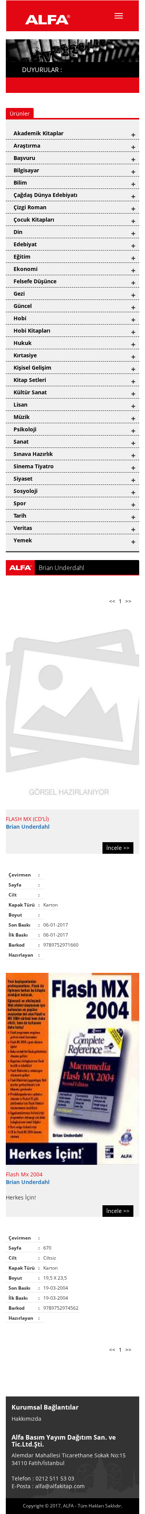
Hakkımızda (26, 1418)
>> (128, 601)
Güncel (23, 306)
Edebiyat (25, 244)
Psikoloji (25, 429)
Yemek (23, 540)
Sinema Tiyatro (34, 466)
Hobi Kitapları (32, 330)
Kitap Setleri (30, 380)
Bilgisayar (26, 170)
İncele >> (118, 847)
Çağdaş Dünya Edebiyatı (45, 195)
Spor (20, 503)
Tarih (20, 515)
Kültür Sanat (30, 392)
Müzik (22, 417)
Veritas (23, 528)
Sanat (21, 441)
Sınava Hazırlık (33, 454)
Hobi (20, 318)
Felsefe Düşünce (35, 281)
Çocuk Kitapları (34, 219)
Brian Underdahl (27, 826)
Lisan (20, 404)
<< (112, 601)
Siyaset (23, 478)
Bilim (20, 182)
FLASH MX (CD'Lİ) (27, 819)
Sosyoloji (26, 491)
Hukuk (23, 343)
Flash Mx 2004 (24, 1174)
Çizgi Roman (30, 207)
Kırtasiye (25, 355)
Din (18, 232)
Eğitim (22, 256)
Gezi (19, 293)
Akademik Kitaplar (38, 133)
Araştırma (27, 145)
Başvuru (24, 157)
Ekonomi (26, 269)
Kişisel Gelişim (32, 367)
